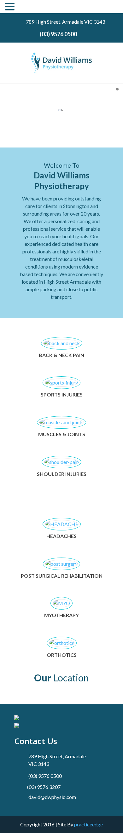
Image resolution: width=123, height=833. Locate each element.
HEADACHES (61, 536)
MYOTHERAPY (61, 615)
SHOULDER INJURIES (61, 474)
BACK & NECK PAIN (61, 355)
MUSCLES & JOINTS (61, 434)
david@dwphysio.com (52, 797)
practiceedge (88, 824)
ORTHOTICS (62, 655)
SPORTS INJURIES (62, 394)
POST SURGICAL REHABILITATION (61, 576)
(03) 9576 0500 (58, 34)
